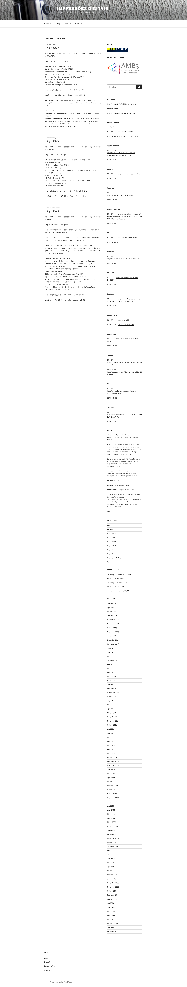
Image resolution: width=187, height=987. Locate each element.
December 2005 (113, 931)
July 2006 (110, 903)
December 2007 (113, 834)
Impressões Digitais (82, 8)
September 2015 (113, 644)
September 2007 (113, 846)
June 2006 (111, 907)
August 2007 (111, 850)
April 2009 (111, 778)
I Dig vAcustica (112, 542)
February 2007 (112, 875)
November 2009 (113, 765)
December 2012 (112, 688)
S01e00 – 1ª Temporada (115, 579)
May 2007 (110, 862)
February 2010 (112, 757)
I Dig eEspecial (112, 533)
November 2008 (113, 790)
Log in (46, 958)
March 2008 (111, 822)
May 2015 (110, 656)
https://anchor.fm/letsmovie (128, 136)
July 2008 (110, 806)
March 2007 (111, 871)
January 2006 (112, 927)
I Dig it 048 (51, 211)
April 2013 (110, 672)
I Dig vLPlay (111, 554)
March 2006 (111, 919)
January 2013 (112, 684)
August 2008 (112, 802)
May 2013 (110, 668)
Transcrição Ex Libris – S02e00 (118, 583)
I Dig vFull (110, 550)
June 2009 (111, 769)
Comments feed (49, 966)
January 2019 (112, 616)
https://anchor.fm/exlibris (124, 131)
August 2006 (112, 899)
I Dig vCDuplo (112, 546)
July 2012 (110, 701)
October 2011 (112, 725)
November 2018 (113, 624)
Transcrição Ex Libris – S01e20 (118, 591)
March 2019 (111, 612)
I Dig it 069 (51, 47)
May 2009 (111, 774)
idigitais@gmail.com (58, 90)
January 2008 (112, 830)
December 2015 (113, 640)
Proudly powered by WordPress (61, 982)
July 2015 (110, 648)
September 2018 (113, 632)
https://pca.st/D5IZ (122, 320)
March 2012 (111, 713)
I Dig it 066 (51, 141)
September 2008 (113, 798)
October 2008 (112, 794)
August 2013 (111, 664)
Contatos (78, 24)
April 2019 (110, 608)
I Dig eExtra (111, 538)
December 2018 (113, 620)
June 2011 (110, 733)
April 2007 (111, 867)
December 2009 (113, 761)
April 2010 (110, 749)
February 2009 (112, 786)
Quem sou (67, 24)
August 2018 (111, 636)
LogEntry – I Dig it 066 (54, 196)
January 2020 (112, 603)
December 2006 (113, 883)
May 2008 (111, 814)
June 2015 (110, 652)
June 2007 (111, 858)
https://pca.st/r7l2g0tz (126, 325)
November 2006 (113, 887)
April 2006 (111, 915)
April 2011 (110, 741)
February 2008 (112, 826)
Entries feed (48, 962)
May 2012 (110, 705)
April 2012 (110, 709)
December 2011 (112, 717)
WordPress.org (49, 970)
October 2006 (112, 891)
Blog (58, 24)
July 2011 (110, 729)
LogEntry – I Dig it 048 (54, 300)
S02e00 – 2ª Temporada (116, 587)
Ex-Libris (110, 529)
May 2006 (111, 911)
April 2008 (111, 818)
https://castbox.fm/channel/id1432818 (120, 195)
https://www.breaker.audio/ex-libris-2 (128, 174)
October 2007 (112, 842)
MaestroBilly (58, 253)
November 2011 (112, 721)
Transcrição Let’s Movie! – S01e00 (119, 575)
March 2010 (111, 753)
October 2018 (112, 628)
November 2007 (113, 838)
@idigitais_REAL (80, 90)
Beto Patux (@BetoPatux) (53, 118)
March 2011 (111, 745)
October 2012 (112, 697)
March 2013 (111, 676)
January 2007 (112, 879)
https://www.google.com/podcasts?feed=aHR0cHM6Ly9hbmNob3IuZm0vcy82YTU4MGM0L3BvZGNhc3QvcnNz (124, 216)
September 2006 (113, 895)
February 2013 (112, 680)
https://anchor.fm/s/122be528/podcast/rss (122, 113)
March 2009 (111, 782)
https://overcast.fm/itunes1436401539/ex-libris (124, 259)
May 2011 (110, 737)
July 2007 (110, 854)
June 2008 (111, 810)
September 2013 (113, 660)
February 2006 (112, 923)
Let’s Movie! (111, 562)
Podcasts (47, 24)
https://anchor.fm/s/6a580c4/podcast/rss (121, 104)
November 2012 (113, 693)
